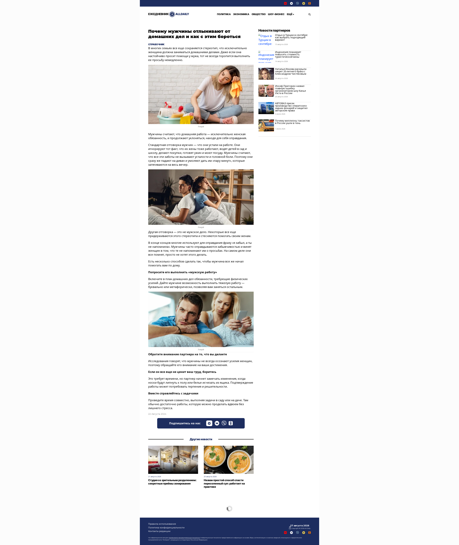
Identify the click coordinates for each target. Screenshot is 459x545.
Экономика (241, 14)
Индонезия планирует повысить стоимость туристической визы (288, 54)
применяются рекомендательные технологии (184, 538)
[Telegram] (291, 3)
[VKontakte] (285, 3)
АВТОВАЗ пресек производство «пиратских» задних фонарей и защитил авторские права (291, 107)
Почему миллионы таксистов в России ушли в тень (292, 122)
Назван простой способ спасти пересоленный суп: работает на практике (224, 483)
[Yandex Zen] (303, 3)
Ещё (290, 14)
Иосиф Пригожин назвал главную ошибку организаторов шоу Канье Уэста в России (290, 89)
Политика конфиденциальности (166, 527)
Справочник (156, 44)
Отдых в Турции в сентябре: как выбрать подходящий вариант (291, 37)
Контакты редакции (159, 531)
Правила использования (162, 524)
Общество (259, 14)
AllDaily (168, 14)
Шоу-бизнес (276, 14)
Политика (224, 14)
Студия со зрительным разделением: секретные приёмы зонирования (172, 482)
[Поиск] (309, 14)
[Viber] (297, 3)
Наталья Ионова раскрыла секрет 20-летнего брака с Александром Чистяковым (290, 71)
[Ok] (309, 3)
